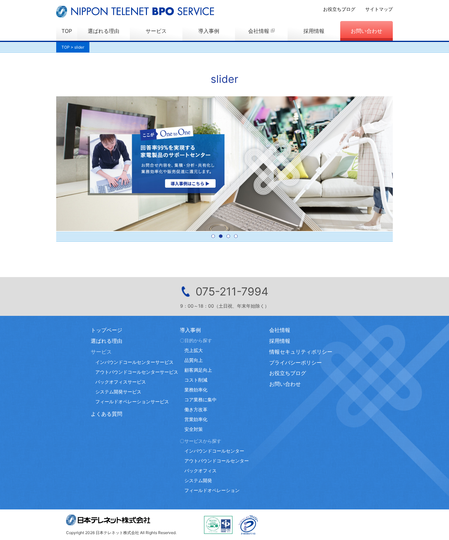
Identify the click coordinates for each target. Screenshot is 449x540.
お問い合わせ (366, 31)
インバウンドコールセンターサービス (134, 362)
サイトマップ (379, 9)
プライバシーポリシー (295, 362)
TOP (66, 31)
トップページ (106, 330)
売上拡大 (193, 350)
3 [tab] (228, 236)
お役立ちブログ (339, 9)
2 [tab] (221, 236)
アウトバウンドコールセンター (216, 460)
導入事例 (208, 31)
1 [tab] (213, 236)
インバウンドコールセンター (214, 451)
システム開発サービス (118, 391)
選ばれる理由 (103, 31)
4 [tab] (236, 236)
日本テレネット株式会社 (108, 520)
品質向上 (193, 360)
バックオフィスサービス (120, 382)
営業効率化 (195, 419)
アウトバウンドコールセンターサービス (136, 372)
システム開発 (198, 480)
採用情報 (313, 31)
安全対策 (193, 429)
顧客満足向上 (198, 370)
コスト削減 (195, 380)
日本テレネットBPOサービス (135, 11)
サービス (156, 31)
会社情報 (258, 31)
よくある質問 (106, 414)
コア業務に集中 (200, 399)
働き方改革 (195, 409)
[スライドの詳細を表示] (224, 163)
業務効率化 (195, 389)
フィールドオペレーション (212, 490)
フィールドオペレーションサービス (132, 401)
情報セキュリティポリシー (300, 351)
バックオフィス (200, 470)
